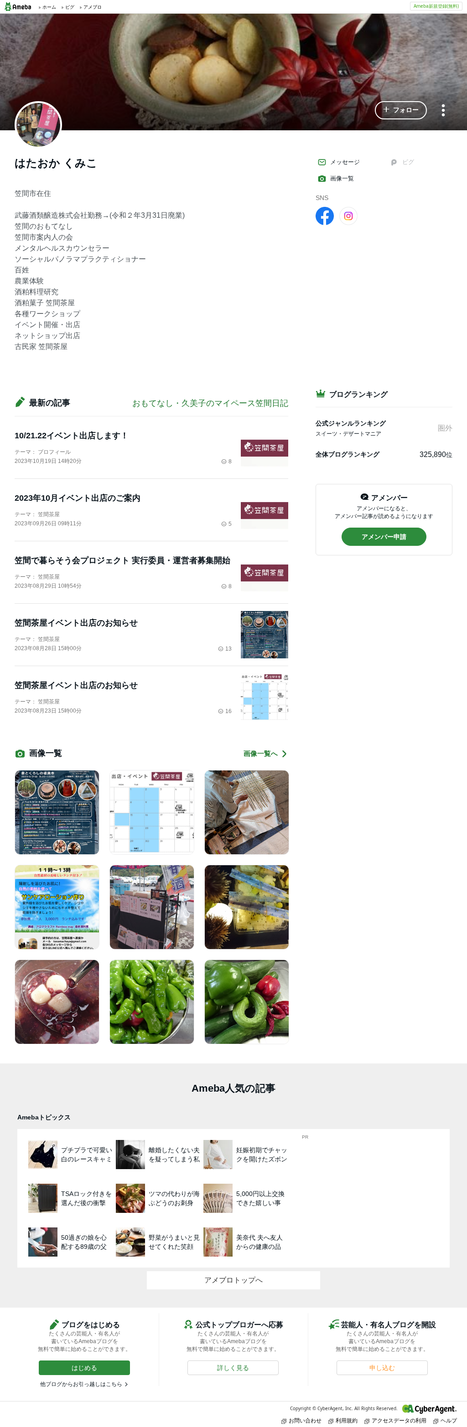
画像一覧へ (261, 753)
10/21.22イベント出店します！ (72, 435)
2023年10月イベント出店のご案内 (77, 498)
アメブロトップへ (233, 1280)
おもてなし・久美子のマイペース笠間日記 (210, 403)
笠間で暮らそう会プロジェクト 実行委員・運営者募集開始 (122, 560)
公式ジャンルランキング (351, 423)
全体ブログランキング (347, 454)
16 (228, 711)
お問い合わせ (305, 1420)
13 (228, 649)
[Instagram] (348, 215)
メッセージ (345, 162)
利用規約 (347, 1420)
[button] (401, 110)
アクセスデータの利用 (399, 1420)
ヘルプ (449, 1420)
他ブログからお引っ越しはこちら (81, 1384)
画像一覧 (342, 178)
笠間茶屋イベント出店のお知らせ (76, 622)
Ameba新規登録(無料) (436, 6)
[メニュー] (443, 111)
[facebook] (325, 215)
